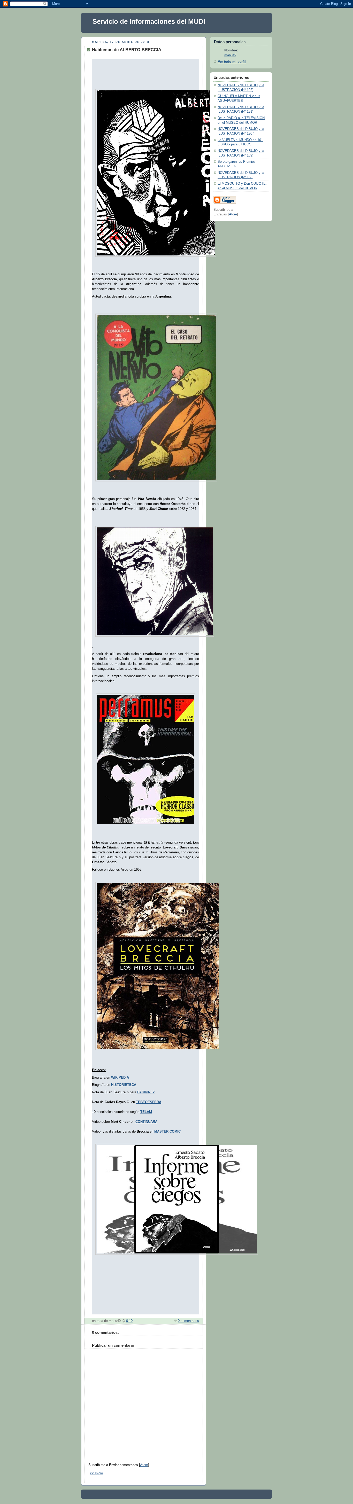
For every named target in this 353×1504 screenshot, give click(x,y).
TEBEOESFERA (148, 1102)
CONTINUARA (146, 1122)
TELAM (146, 1112)
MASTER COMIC (167, 1131)
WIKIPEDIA (119, 1077)
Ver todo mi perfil (232, 62)
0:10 (129, 1321)
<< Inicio (96, 1473)
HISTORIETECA (123, 1085)
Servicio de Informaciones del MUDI (149, 21)
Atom (144, 1465)
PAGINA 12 (146, 1092)
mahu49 (230, 55)
